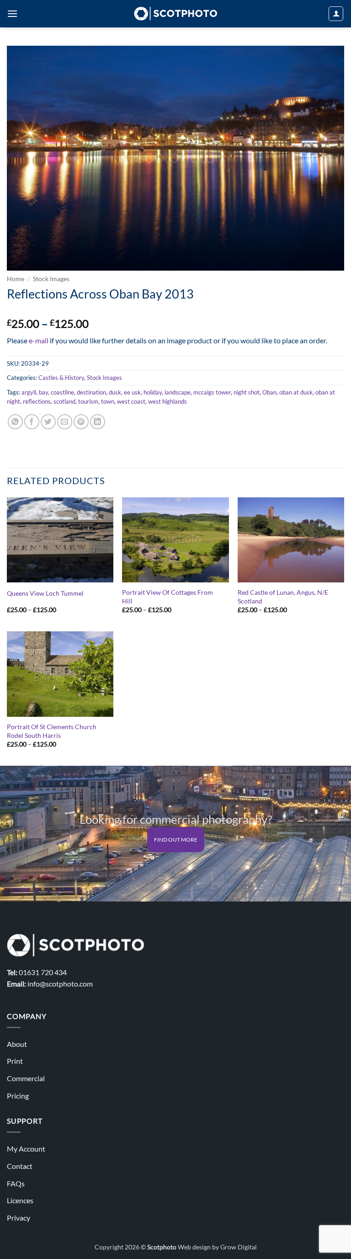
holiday (153, 392)
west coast (131, 401)
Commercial (26, 1078)
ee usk (132, 392)
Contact (19, 1166)
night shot (247, 392)
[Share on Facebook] (31, 421)
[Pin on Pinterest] (81, 421)
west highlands (167, 401)
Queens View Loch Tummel (45, 593)
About (17, 1044)
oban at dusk (296, 392)
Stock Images (51, 279)
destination (91, 392)
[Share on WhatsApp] (15, 421)
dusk (115, 392)
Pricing (18, 1095)
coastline (62, 392)
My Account (26, 1148)
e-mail (38, 340)
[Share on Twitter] (48, 421)
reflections (37, 401)
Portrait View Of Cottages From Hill (167, 596)
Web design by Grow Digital (217, 1247)
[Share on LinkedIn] (97, 421)
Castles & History (61, 377)
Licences (20, 1200)
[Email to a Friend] (64, 421)
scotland (64, 401)
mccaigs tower (212, 392)
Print (15, 1060)
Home (15, 279)
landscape (178, 392)
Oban (269, 392)
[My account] (336, 13)
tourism (88, 401)
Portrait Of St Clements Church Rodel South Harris (51, 731)
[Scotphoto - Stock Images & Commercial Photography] (176, 14)
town (107, 401)
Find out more (175, 839)
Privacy (18, 1217)
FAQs (16, 1183)
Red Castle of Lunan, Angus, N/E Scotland (283, 596)
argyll (28, 392)
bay (43, 392)
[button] (12, 13)
